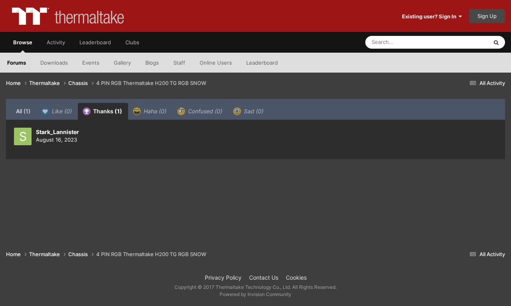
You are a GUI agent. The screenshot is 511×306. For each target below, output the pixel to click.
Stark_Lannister (57, 131)
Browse (22, 42)
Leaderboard (262, 62)
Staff (179, 62)
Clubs (132, 42)
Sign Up (487, 16)
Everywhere (463, 42)
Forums (16, 62)
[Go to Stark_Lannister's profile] (23, 136)
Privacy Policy (223, 277)
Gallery (122, 62)
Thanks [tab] (107, 111)
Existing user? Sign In (430, 16)
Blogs (152, 62)
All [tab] (23, 111)
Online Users (216, 62)
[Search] (496, 42)
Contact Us (263, 277)
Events (90, 62)
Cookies (296, 277)
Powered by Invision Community (255, 294)
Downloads (54, 62)
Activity (56, 42)
